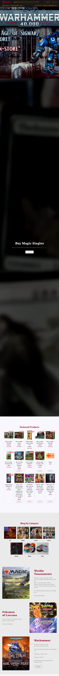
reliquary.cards (44, 247)
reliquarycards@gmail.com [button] (50, 5)
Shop (21, 5)
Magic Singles (5, 5)
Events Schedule (14, 5)
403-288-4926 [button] (38, 5)
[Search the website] (38, 2)
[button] (6, 2)
